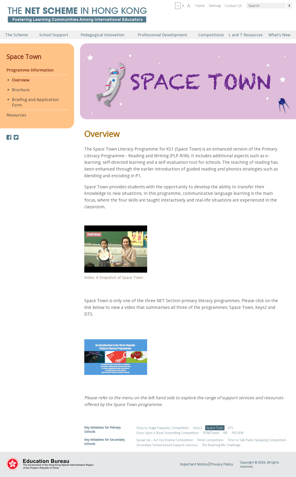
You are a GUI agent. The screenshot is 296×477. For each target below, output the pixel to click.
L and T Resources (245, 34)
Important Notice (194, 464)
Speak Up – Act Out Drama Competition (164, 440)
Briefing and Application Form (35, 102)
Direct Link (115, 253)
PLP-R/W (238, 433)
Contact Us (233, 5)
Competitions (211, 34)
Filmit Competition (210, 440)
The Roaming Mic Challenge (221, 445)
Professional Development (162, 34)
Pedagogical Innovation (102, 34)
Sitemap (215, 5)
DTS (230, 428)
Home (200, 5)
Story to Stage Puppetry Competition (162, 428)
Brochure (21, 89)
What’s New (279, 34)
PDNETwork (211, 433)
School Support (53, 34)
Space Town (24, 56)
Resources (16, 115)
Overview (20, 80)
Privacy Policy (221, 464)
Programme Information (30, 70)
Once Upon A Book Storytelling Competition (167, 433)
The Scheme (16, 34)
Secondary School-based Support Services (167, 445)
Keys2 (197, 428)
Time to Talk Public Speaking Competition (257, 440)
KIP (225, 433)
